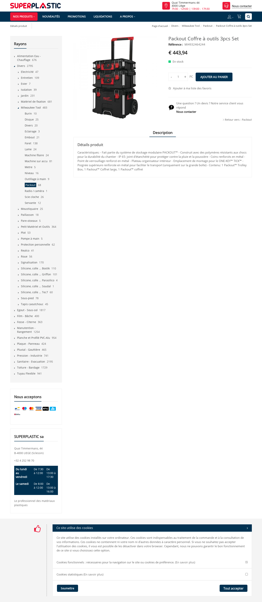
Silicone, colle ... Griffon (36, 274)
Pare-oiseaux (29, 221)
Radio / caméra (34, 191)
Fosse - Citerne (26, 322)
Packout (208, 25)
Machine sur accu (36, 161)
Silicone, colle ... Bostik (35, 268)
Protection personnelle (35, 244)
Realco (25, 250)
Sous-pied (27, 298)
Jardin (25, 95)
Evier (24, 84)
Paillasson (27, 215)
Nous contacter (242, 6)
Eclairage (30, 131)
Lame (28, 149)
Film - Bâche (25, 316)
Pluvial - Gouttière (28, 349)
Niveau (29, 173)
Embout (30, 137)
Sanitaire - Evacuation (31, 361)
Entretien (27, 78)
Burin (28, 113)
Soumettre (67, 588)
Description (163, 132)
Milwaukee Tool (191, 25)
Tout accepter (233, 588)
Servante (30, 203)
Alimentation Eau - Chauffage (29, 58)
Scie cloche (32, 197)
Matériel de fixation (33, 101)
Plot (23, 232)
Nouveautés (51, 16)
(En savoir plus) (185, 562)
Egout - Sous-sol (27, 310)
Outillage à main (35, 179)
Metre (28, 167)
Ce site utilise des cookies (74, 528)
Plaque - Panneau (28, 343)
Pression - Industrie (29, 355)
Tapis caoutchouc (32, 304)
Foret (28, 143)
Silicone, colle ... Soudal (36, 286)
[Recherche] (248, 16)
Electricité (27, 72)
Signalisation (29, 262)
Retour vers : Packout (238, 119)
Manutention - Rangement (26, 330)
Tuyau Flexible (26, 373)
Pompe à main (30, 238)
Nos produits (23, 16)
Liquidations (103, 16)
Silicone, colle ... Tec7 (34, 292)
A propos (126, 16)
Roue (24, 256)
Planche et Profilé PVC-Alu (33, 338)
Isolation (26, 89)
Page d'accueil (160, 26)
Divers (174, 25)
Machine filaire (34, 155)
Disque (29, 119)
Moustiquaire (29, 209)
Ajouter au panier (214, 77)
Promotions (77, 16)
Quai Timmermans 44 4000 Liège (185, 4)
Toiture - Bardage (28, 367)
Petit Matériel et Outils (35, 226)
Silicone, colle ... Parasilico (37, 280)
